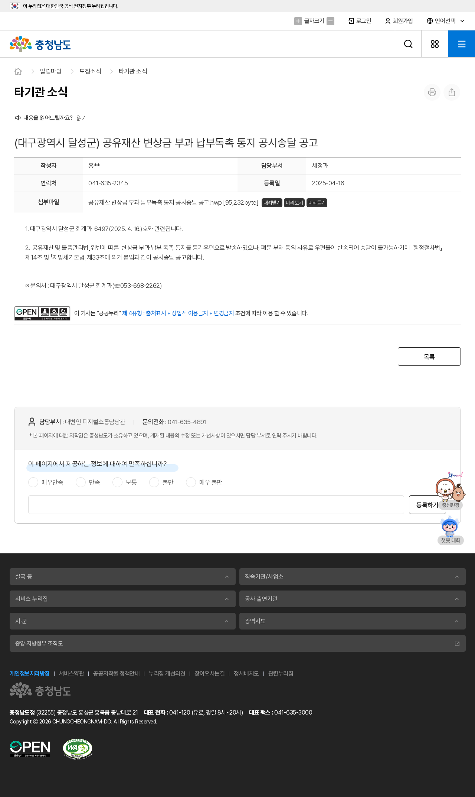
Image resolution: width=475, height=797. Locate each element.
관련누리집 (281, 673)
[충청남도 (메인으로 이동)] (40, 690)
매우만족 (52, 482)
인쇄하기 (432, 92)
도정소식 (90, 71)
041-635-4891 (187, 422)
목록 (429, 357)
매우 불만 (210, 482)
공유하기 (451, 92)
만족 (94, 482)
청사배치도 (246, 673)
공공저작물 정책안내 (116, 673)
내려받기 (272, 203)
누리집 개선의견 (167, 673)
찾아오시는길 (209, 673)
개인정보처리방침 (30, 673)
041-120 (179, 712)
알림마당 (51, 71)
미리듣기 (316, 203)
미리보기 (294, 203)
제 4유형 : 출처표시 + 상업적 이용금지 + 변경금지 (178, 313)
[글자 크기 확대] (298, 21)
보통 (131, 482)
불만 (168, 482)
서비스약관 (71, 673)
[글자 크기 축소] (330, 21)
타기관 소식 (133, 71)
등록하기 (427, 505)
